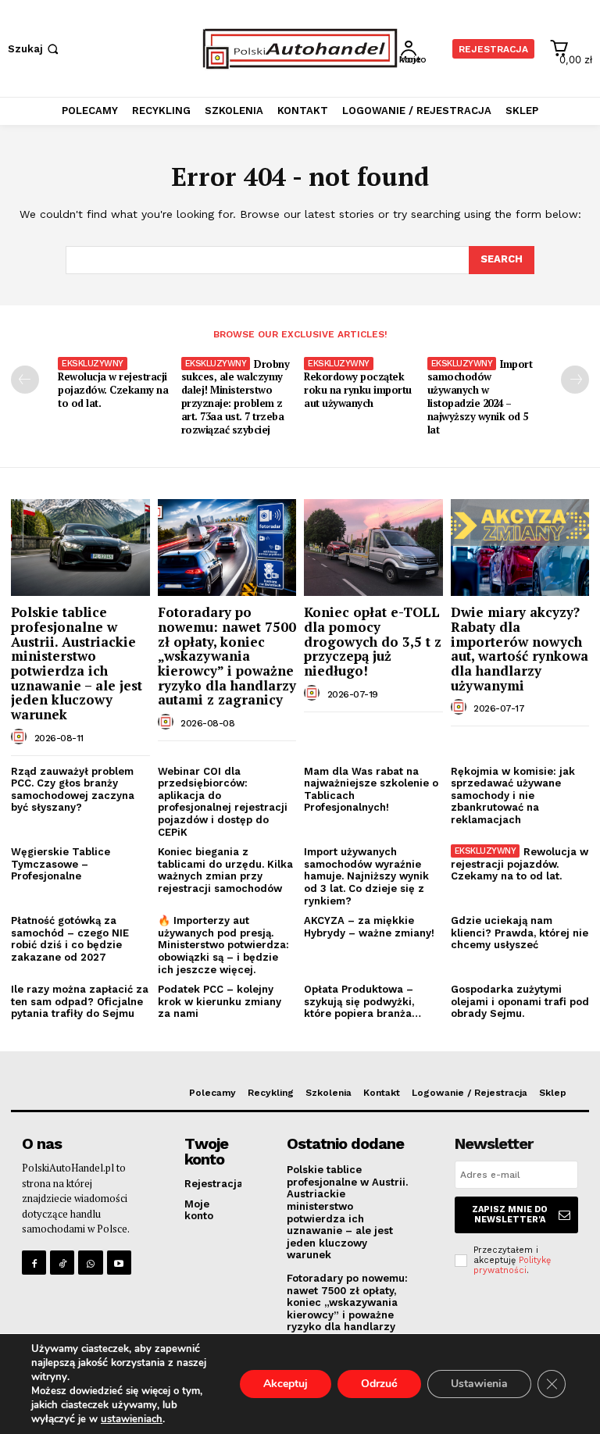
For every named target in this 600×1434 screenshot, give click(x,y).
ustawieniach (131, 1419)
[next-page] (575, 380)
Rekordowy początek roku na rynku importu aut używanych (358, 389)
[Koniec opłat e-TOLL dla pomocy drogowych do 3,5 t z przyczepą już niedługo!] (373, 547)
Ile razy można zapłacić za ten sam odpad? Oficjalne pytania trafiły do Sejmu (79, 1001)
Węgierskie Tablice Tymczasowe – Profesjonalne (60, 864)
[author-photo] (21, 737)
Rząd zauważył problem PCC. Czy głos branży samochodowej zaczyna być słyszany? (72, 789)
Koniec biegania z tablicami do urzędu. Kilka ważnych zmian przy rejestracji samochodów (225, 870)
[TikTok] (62, 1262)
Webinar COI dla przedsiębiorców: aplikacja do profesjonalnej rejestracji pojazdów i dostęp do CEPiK (223, 801)
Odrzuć (379, 1383)
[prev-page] (25, 380)
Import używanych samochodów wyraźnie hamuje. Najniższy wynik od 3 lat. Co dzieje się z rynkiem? (366, 876)
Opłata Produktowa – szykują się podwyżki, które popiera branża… (362, 1001)
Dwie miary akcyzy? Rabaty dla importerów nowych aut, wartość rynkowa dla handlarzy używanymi (519, 648)
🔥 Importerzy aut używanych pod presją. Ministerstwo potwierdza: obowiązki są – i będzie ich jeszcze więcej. (223, 945)
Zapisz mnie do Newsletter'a (510, 1214)
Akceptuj (285, 1383)
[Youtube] (119, 1262)
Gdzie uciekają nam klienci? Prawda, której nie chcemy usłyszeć (519, 933)
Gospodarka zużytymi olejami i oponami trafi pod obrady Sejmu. (520, 1001)
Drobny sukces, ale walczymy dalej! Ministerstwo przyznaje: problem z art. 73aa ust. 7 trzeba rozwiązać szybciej (235, 397)
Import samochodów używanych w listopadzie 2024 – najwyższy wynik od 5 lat (480, 397)
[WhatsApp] (90, 1262)
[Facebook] (34, 1262)
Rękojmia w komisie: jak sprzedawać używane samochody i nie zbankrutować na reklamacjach (513, 795)
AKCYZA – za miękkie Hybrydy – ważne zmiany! (369, 927)
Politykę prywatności (512, 1265)
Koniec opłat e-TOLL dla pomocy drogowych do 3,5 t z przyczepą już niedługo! (372, 641)
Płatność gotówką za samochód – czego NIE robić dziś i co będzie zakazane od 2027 (70, 939)
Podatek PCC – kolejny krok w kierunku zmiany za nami (219, 1001)
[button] (35, 49)
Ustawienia (479, 1383)
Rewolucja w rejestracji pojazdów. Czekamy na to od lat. (113, 389)
